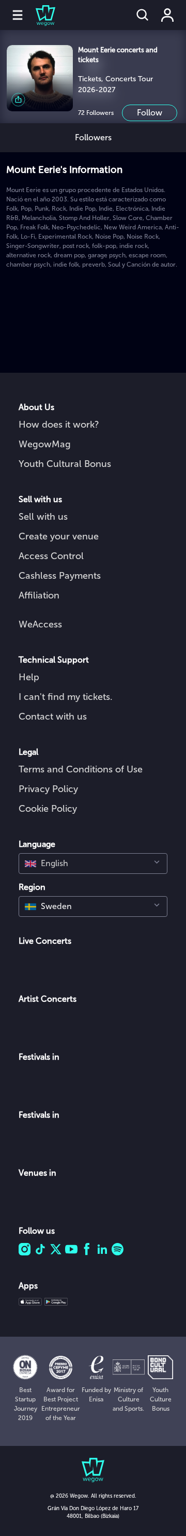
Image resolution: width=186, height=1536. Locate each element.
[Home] (39, 15)
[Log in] (167, 15)
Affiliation (39, 595)
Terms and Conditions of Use (81, 769)
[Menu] (17, 15)
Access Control (51, 556)
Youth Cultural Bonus (65, 464)
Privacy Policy (48, 789)
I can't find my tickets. (66, 697)
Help (29, 677)
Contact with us (53, 716)
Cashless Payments (60, 575)
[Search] (142, 15)
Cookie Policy (48, 808)
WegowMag (45, 444)
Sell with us (43, 516)
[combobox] (93, 863)
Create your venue (59, 536)
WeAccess (40, 624)
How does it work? (59, 424)
